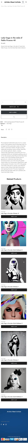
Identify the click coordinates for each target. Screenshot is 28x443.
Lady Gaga (9, 123)
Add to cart (13, 107)
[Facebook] (1, 243)
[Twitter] (3, 243)
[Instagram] (6, 243)
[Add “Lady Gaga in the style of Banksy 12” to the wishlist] (24, 189)
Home (2, 6)
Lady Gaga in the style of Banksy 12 (10, 213)
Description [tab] (4, 137)
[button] (14, 117)
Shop (5, 6)
